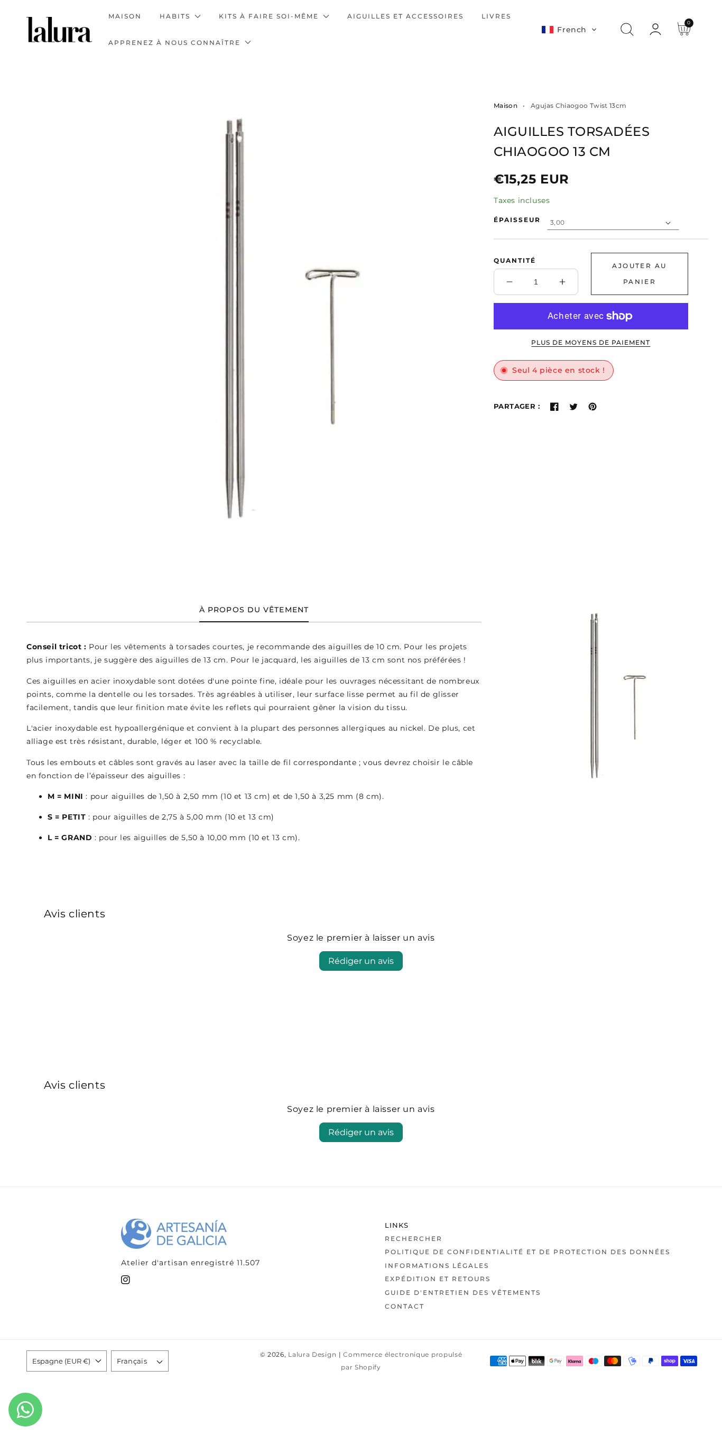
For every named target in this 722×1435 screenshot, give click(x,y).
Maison (505, 105)
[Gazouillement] (573, 406)
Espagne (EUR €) (61, 1361)
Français (132, 1361)
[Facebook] (554, 406)
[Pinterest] (592, 406)
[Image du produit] (234, 316)
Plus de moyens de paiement (590, 342)
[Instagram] (125, 1282)
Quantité (515, 260)
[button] (569, 29)
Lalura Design (312, 1354)
